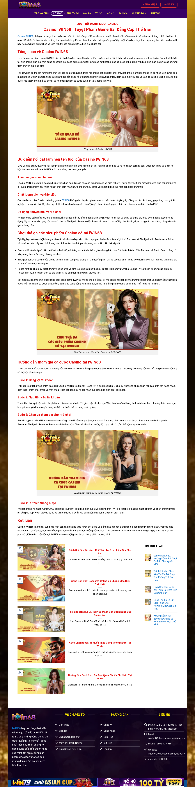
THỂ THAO (73, 13)
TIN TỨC (156, 13)
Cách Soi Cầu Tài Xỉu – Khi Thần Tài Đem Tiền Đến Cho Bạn (100, 552)
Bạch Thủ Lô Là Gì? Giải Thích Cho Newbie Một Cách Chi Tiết (165, 604)
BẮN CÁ (123, 13)
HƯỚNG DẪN (139, 13)
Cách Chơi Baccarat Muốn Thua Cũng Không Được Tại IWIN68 (100, 644)
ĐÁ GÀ (87, 13)
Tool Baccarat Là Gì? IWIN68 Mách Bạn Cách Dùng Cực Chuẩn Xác (99, 613)
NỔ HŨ (110, 13)
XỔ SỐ (99, 13)
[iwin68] (49, 4)
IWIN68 (16, 728)
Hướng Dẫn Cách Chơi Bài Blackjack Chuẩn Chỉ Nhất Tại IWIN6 (100, 677)
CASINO (57, 13)
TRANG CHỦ (41, 13)
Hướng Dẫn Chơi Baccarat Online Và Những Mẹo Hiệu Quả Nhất (100, 583)
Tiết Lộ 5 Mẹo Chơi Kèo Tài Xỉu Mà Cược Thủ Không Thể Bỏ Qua (165, 576)
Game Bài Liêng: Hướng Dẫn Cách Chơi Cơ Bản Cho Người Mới (165, 560)
